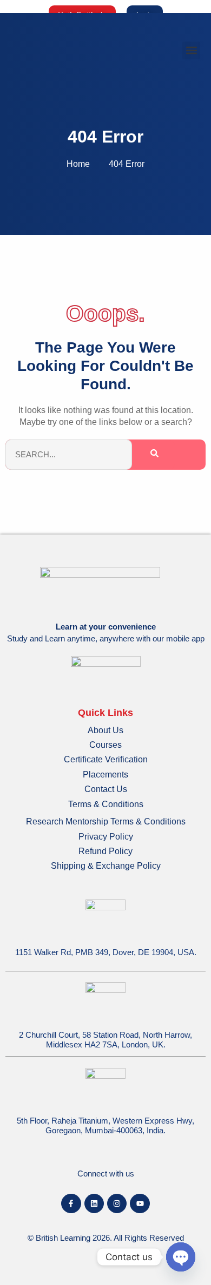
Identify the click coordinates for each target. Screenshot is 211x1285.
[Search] (154, 455)
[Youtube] (139, 1203)
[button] (191, 50)
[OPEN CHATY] (180, 1257)
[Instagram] (117, 1203)
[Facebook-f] (71, 1203)
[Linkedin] (94, 1203)
